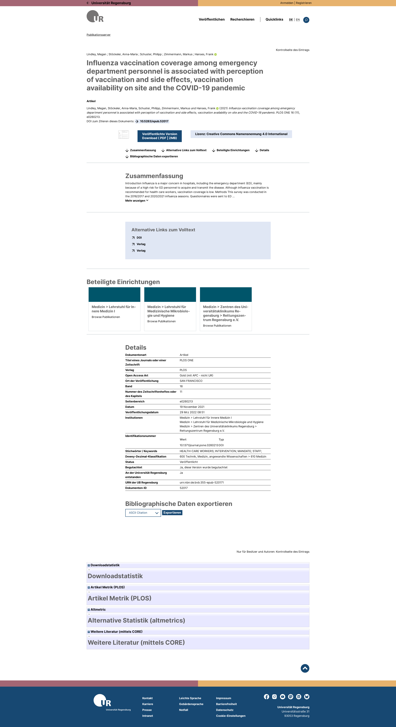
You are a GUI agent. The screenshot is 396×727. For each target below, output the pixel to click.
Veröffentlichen (212, 19)
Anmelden (286, 2)
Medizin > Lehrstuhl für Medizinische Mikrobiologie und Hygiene (221, 422)
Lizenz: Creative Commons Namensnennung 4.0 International (241, 134)
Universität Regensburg (111, 3)
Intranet (147, 715)
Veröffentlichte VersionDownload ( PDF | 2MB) (159, 136)
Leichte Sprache (190, 698)
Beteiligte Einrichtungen (233, 150)
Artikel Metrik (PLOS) (107, 587)
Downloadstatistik (105, 565)
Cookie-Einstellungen (230, 715)
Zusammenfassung (143, 150)
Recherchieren (242, 19)
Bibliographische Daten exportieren (154, 156)
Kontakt (147, 698)
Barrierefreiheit (226, 704)
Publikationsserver (99, 34)
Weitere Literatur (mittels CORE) (116, 632)
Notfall (183, 710)
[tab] (198, 576)
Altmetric (98, 609)
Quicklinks (274, 19)
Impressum (223, 698)
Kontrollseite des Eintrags (292, 50)
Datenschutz (224, 710)
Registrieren (304, 2)
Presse (147, 710)
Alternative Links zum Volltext (186, 150)
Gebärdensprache (191, 704)
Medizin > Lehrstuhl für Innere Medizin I (206, 417)
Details (264, 150)
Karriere (147, 704)
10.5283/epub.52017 (154, 121)
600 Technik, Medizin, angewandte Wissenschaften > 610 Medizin (223, 456)
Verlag (141, 244)
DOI (139, 237)
